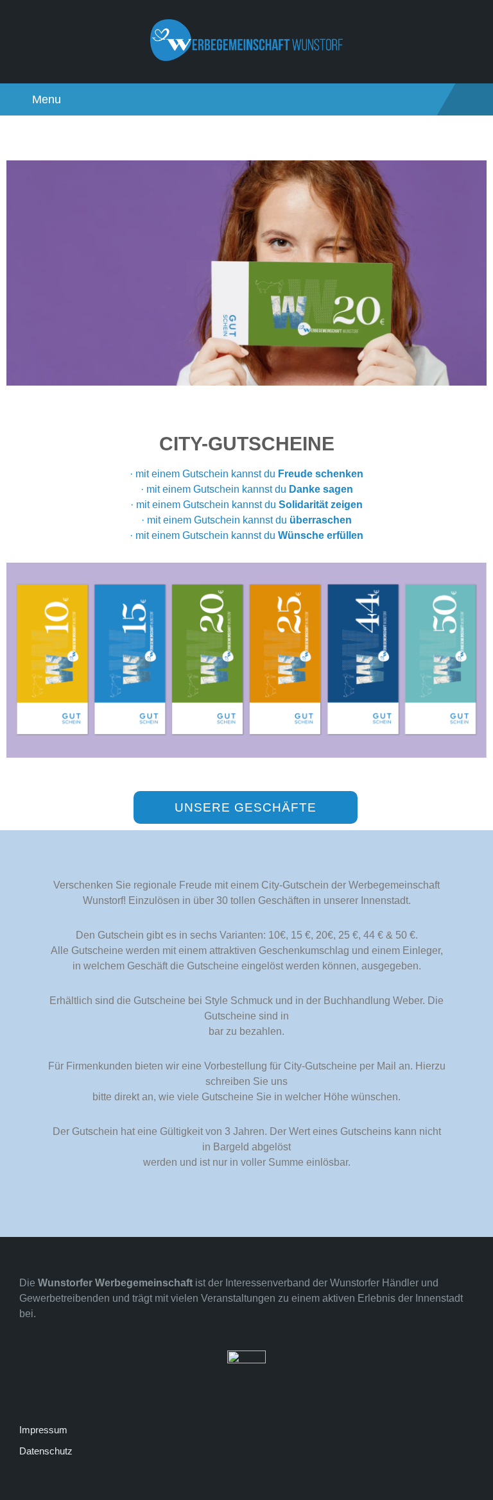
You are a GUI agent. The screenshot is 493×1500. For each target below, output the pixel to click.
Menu (46, 99)
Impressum (43, 1429)
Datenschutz (46, 1450)
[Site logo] (246, 57)
